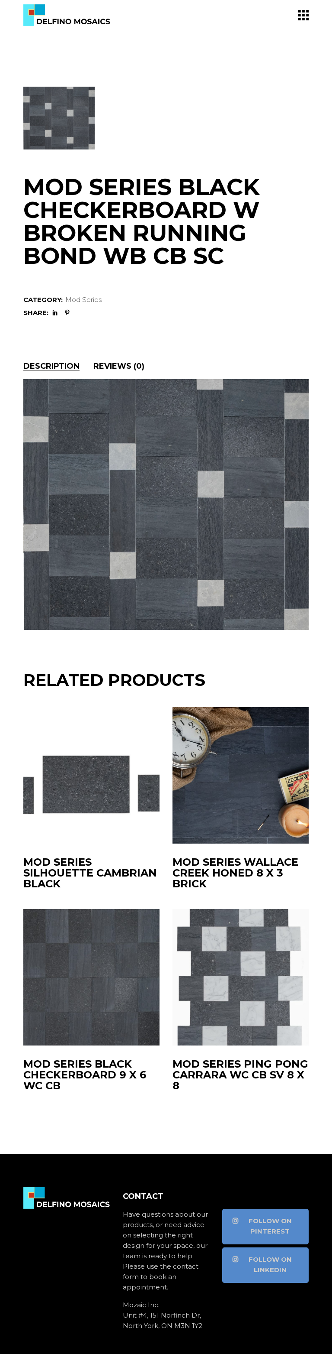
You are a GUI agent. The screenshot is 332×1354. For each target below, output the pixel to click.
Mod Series (83, 299)
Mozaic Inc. (141, 1305)
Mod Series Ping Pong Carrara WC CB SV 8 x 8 (240, 1075)
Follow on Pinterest (270, 1226)
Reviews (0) (118, 366)
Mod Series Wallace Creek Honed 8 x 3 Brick (235, 873)
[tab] (51, 366)
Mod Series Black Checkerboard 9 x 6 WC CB (84, 1075)
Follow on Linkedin (270, 1264)
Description (51, 366)
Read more (95, 831)
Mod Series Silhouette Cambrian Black (90, 873)
